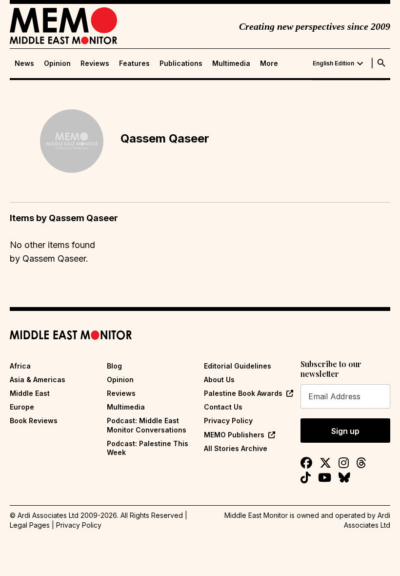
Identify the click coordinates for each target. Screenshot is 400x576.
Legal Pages (30, 525)
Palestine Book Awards (243, 393)
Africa (20, 366)
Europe (22, 407)
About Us (219, 379)
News (24, 63)
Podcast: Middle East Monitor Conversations (146, 424)
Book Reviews (34, 420)
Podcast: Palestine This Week (147, 447)
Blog (114, 366)
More (269, 63)
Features (134, 63)
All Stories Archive (235, 448)
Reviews (94, 63)
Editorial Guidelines (237, 366)
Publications (181, 63)
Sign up (345, 431)
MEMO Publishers (234, 435)
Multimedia (231, 63)
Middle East (30, 393)
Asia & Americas (37, 379)
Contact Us (223, 407)
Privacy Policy (228, 420)
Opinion (57, 63)
